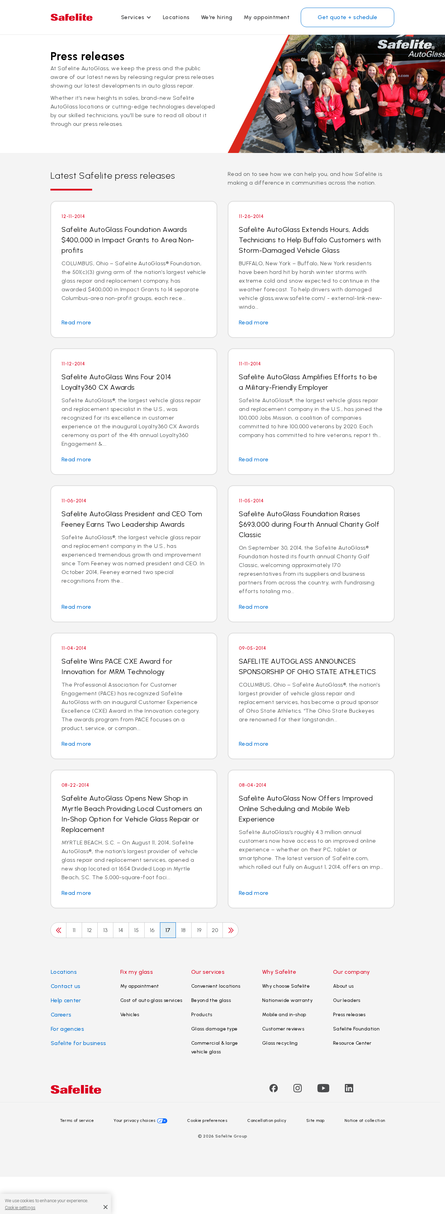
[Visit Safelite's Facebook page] (273, 1090)
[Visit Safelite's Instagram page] (297, 1090)
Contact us (65, 986)
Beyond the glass (211, 1000)
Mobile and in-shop (284, 1015)
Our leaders (347, 1000)
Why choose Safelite (286, 986)
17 (168, 930)
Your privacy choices (134, 1120)
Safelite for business (78, 1043)
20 (215, 930)
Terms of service (77, 1120)
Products (201, 1015)
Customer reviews (283, 1029)
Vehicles (129, 1015)
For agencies (67, 1029)
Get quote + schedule (347, 17)
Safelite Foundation (356, 1029)
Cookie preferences (207, 1120)
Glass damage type (214, 1029)
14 (121, 930)
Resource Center (352, 1043)
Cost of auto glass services (151, 1000)
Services (133, 17)
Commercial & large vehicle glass (214, 1047)
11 (74, 930)
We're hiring (217, 17)
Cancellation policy (266, 1120)
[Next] (230, 930)
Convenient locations (215, 986)
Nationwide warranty (287, 1000)
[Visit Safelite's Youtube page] (323, 1090)
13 (105, 930)
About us (343, 986)
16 (152, 930)
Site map (315, 1120)
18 (183, 930)
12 (89, 930)
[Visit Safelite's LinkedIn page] (349, 1090)
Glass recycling (280, 1043)
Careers (61, 1014)
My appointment (267, 17)
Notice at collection (365, 1120)
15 (136, 930)
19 (199, 930)
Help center (66, 1000)
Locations (176, 17)
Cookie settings (20, 1207)
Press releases (349, 1015)
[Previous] (58, 930)
